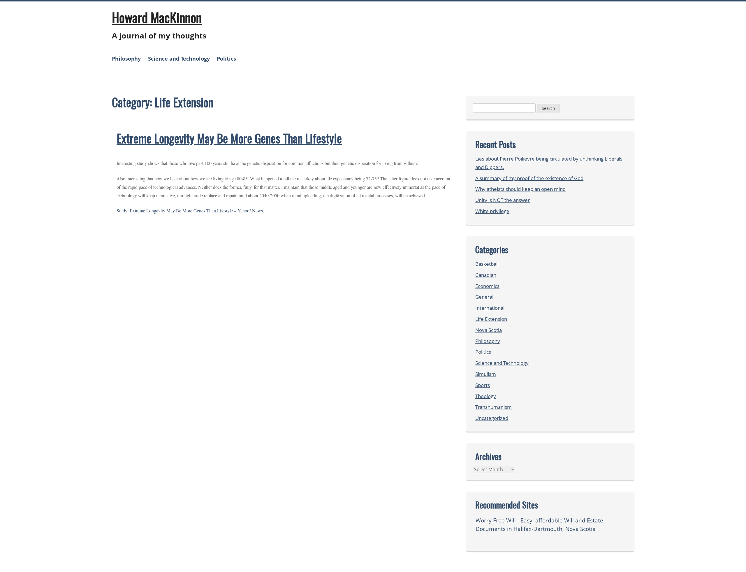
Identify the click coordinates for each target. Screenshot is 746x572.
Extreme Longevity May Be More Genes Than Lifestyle (229, 138)
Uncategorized (491, 418)
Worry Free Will (496, 520)
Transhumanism (493, 407)
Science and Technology (179, 58)
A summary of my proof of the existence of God (529, 178)
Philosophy (126, 58)
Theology (485, 396)
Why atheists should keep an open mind (520, 189)
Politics (226, 58)
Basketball (487, 264)
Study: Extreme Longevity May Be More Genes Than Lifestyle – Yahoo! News (190, 210)
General (484, 296)
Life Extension (491, 319)
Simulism (485, 374)
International (489, 308)
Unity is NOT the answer (502, 200)
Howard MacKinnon (157, 17)
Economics (487, 286)
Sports (482, 385)
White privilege (492, 211)
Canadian (485, 275)
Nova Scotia (488, 330)
